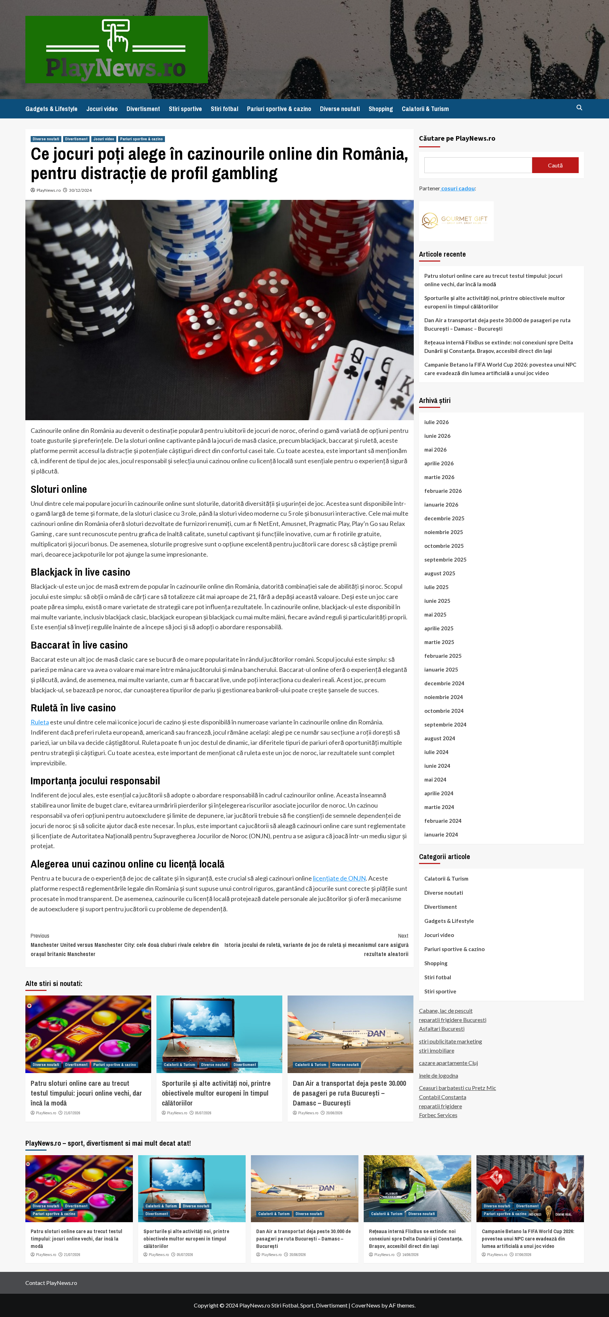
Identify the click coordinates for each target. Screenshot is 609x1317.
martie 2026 (439, 476)
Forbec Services (438, 1114)
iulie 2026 (436, 421)
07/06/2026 (523, 1254)
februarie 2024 (443, 820)
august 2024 (439, 738)
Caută (555, 164)
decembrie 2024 (444, 683)
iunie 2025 (437, 600)
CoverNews (365, 1305)
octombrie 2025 (444, 545)
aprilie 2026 (439, 463)
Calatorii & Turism (425, 108)
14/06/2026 (410, 1254)
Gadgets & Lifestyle (51, 108)
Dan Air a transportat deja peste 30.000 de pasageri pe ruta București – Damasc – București (349, 1093)
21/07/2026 (72, 1112)
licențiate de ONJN (339, 878)
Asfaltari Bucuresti (442, 1028)
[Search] (579, 108)
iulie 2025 (436, 586)
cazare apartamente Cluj (448, 1062)
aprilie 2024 (439, 793)
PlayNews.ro (49, 190)
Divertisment (143, 108)
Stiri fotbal (224, 108)
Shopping (381, 108)
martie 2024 (439, 806)
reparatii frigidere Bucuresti (452, 1019)
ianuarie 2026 (441, 504)
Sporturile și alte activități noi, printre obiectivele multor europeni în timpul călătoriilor (216, 1093)
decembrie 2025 (444, 518)
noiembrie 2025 (443, 531)
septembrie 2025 (445, 559)
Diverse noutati (340, 108)
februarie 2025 (443, 655)
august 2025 (439, 573)
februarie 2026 (443, 490)
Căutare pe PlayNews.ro (457, 138)
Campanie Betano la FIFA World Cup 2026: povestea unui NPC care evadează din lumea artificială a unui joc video (500, 368)
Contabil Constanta (442, 1097)
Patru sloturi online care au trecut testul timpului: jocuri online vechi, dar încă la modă (86, 1093)
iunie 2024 (437, 765)
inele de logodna (438, 1075)
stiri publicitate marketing (450, 1041)
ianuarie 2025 (441, 669)
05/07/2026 (203, 1112)
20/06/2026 (334, 1112)
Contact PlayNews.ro (51, 1282)
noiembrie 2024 (443, 696)
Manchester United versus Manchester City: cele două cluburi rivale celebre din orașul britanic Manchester (125, 944)
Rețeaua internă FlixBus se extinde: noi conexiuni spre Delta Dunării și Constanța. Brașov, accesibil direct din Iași (498, 346)
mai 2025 (435, 614)
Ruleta (40, 722)
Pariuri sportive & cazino (279, 108)
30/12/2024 (80, 190)
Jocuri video (102, 108)
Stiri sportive (185, 108)
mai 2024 (435, 779)
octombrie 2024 (444, 710)
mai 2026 (435, 449)
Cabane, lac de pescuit (446, 1010)
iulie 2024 (436, 751)
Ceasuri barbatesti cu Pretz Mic (457, 1087)
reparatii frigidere (440, 1105)
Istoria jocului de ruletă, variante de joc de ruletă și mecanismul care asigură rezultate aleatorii (316, 944)
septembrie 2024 (445, 724)
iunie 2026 (437, 435)
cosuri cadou (457, 188)
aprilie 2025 (439, 628)
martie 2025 (439, 641)
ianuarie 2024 (441, 834)
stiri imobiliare (436, 1050)
